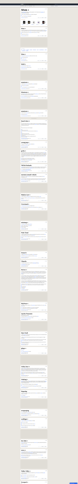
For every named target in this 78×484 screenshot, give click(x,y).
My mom (23, 264)
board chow (22, 138)
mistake (40, 196)
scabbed (22, 420)
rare (24, 393)
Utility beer (22, 375)
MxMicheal (27, 49)
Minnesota (22, 442)
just (24, 145)
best (25, 114)
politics (27, 282)
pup (27, 145)
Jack (22, 57)
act (22, 412)
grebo (21, 161)
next (31, 412)
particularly (27, 420)
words (39, 112)
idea (37, 207)
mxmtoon (24, 49)
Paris (30, 307)
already (23, 340)
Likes (24, 67)
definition (38, 472)
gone (35, 276)
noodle (25, 444)
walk (35, 472)
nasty (33, 413)
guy (25, 14)
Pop (34, 153)
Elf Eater (24, 208)
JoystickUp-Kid (24, 35)
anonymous (24, 257)
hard (36, 384)
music (44, 152)
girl (30, 14)
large (37, 442)
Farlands (28, 169)
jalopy (21, 352)
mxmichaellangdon (41, 49)
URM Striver (24, 289)
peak (37, 316)
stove (21, 457)
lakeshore (25, 375)
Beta (37, 275)
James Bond (25, 351)
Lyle (42, 372)
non (29, 381)
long (28, 254)
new (32, 234)
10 (22, 395)
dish (26, 444)
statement (28, 205)
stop (35, 112)
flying (33, 262)
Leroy (22, 207)
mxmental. (31, 49)
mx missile (27, 50)
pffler (24, 344)
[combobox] (40, 4)
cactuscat (24, 161)
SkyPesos (22, 309)
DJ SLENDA (24, 60)
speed (45, 381)
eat (39, 124)
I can (22, 351)
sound (23, 12)
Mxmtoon (22, 97)
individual (24, 254)
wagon (28, 176)
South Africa (42, 12)
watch (26, 67)
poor (44, 305)
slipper (35, 262)
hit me (25, 264)
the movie (30, 317)
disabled (44, 472)
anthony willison (24, 457)
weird (30, 167)
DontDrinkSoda (24, 387)
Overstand (22, 208)
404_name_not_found (26, 309)
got (27, 284)
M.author (23, 17)
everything (30, 224)
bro (30, 169)
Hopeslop (22, 396)
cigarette (29, 451)
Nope (24, 373)
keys (29, 123)
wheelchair (25, 476)
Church (23, 179)
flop (38, 262)
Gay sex (29, 65)
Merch (45, 17)
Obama (25, 287)
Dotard (21, 257)
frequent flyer (33, 305)
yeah (35, 476)
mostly (24, 224)
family (43, 176)
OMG (22, 96)
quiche (25, 317)
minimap (22, 228)
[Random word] (54, 4)
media (28, 316)
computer (36, 124)
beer (23, 368)
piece (30, 316)
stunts (27, 351)
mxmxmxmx (23, 50)
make (33, 254)
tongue (27, 55)
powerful (27, 112)
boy (26, 16)
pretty (27, 236)
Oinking (22, 387)
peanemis (27, 317)
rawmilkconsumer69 (25, 396)
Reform (29, 196)
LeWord (24, 228)
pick (23, 422)
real (25, 334)
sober (45, 234)
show (29, 55)
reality (34, 235)
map (22, 224)
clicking (23, 55)
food (24, 136)
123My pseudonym (25, 97)
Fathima (23, 67)
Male (21, 65)
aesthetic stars (25, 88)
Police (22, 381)
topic (25, 205)
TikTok (26, 169)
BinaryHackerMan (25, 138)
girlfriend (30, 32)
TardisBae (24, 265)
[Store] (55, 4)
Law (26, 196)
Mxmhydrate (34, 49)
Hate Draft (22, 344)
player (29, 225)
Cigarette (22, 451)
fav (27, 87)
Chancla (22, 265)
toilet (28, 412)
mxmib (37, 49)
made (25, 12)
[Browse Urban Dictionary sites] (22, 4)
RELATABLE (32, 96)
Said (31, 167)
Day (26, 179)
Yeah (22, 87)
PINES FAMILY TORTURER (27, 170)
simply (28, 444)
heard (25, 85)
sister (32, 207)
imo (26, 114)
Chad (27, 339)
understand (23, 205)
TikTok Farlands (22, 170)
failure (34, 277)
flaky (31, 420)
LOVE (23, 96)
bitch (27, 34)
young (26, 145)
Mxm (21, 17)
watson (23, 352)
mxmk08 (46, 49)
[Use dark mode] (57, 4)
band (31, 159)
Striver (21, 289)
